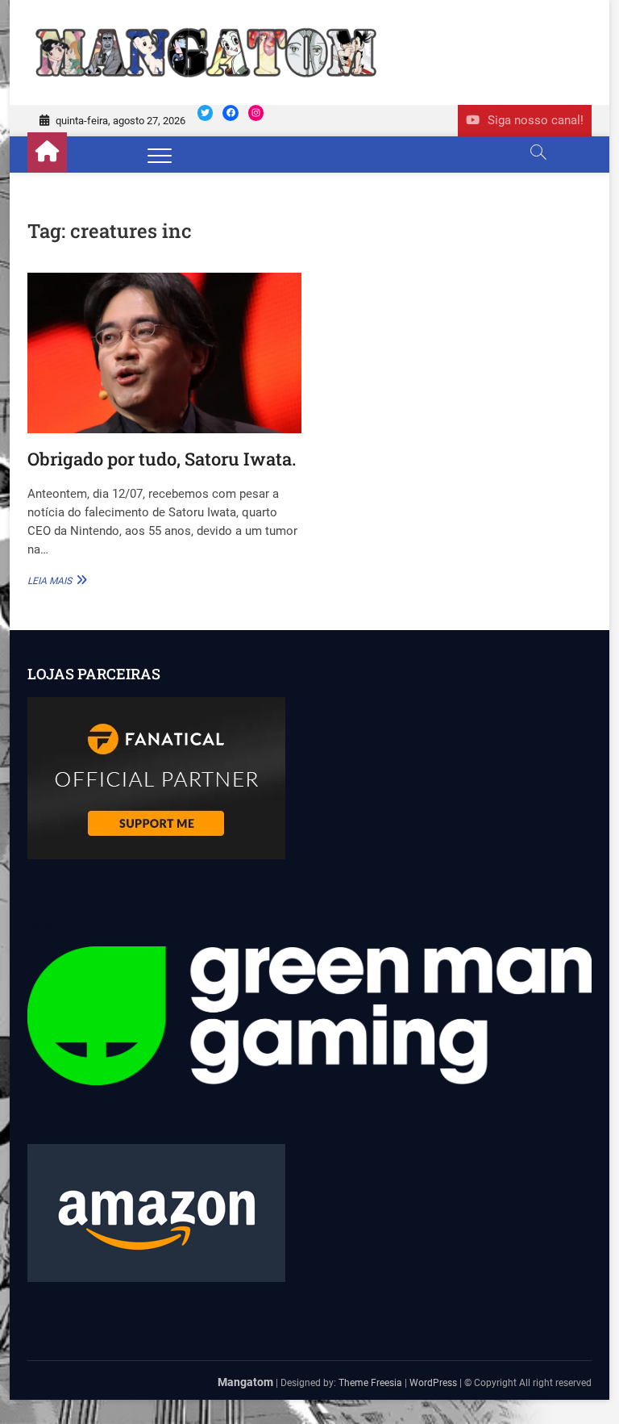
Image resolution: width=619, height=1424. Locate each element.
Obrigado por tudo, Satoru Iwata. (161, 458)
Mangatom (245, 1382)
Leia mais (55, 580)
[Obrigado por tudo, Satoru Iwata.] (164, 353)
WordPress (433, 1383)
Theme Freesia (370, 1383)
